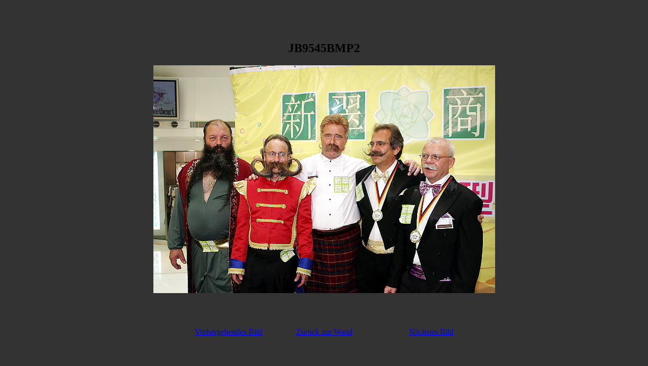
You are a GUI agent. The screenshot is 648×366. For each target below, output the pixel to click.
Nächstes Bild (431, 332)
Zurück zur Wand (324, 332)
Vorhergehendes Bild (228, 332)
